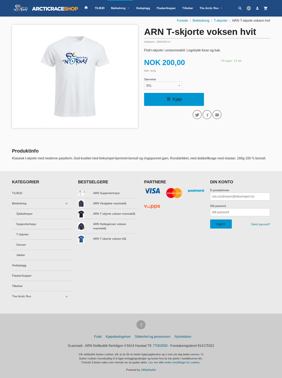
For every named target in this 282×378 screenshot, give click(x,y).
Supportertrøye (26, 224)
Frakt (98, 336)
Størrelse (150, 79)
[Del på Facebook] (207, 114)
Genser (21, 244)
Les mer (153, 362)
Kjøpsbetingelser (118, 336)
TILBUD (99, 8)
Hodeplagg (143, 8)
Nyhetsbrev (183, 336)
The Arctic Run (209, 8)
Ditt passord (218, 205)
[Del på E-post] (217, 114)
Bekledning (118, 8)
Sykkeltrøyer (24, 213)
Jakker (20, 255)
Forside (182, 20)
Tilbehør (187, 8)
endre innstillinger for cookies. (182, 362)
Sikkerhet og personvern (153, 336)
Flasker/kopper (166, 8)
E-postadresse (219, 190)
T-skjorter (22, 234)
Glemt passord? (260, 224)
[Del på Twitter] (197, 114)
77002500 (160, 345)
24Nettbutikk (148, 369)
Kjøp (177, 99)
